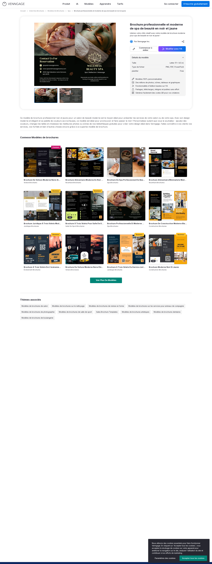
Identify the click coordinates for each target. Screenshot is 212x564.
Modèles (88, 4)
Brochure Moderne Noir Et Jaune (164, 267)
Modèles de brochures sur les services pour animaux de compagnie (156, 306)
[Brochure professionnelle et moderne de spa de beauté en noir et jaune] (126, 205)
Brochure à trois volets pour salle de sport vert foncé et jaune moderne (85, 223)
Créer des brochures (36, 11)
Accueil (23, 11)
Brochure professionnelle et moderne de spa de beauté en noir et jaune (126, 223)
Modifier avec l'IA (174, 49)
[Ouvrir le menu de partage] (183, 41)
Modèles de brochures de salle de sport (75, 312)
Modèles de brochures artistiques (135, 312)
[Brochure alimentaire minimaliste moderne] (168, 162)
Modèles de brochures (56, 11)
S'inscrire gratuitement (195, 4)
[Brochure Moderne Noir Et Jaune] (168, 249)
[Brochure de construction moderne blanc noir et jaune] (168, 205)
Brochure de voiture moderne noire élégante (85, 267)
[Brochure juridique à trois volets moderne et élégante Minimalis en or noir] (43, 205)
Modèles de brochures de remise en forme (106, 306)
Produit (66, 4)
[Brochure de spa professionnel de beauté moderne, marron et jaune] (126, 162)
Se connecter (171, 4)
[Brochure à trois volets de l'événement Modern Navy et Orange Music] (43, 249)
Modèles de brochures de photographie (38, 312)
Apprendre (105, 4)
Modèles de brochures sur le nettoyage (68, 306)
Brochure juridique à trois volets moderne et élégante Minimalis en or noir (43, 223)
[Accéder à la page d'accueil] (13, 4)
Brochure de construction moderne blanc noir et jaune (168, 223)
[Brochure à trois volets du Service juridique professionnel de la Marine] (126, 249)
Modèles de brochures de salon (35, 306)
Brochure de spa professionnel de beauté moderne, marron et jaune (126, 180)
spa (69, 11)
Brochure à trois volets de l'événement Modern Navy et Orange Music (43, 267)
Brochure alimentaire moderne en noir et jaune (85, 180)
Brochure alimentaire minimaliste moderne (168, 180)
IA (77, 4)
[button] (143, 49)
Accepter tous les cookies (193, 558)
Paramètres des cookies (165, 558)
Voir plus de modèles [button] (106, 280)
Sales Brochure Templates (107, 312)
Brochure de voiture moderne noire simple (43, 180)
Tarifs (120, 4)
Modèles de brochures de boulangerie (37, 318)
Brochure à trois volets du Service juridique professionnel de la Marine (126, 267)
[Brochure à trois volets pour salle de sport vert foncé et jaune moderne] (85, 205)
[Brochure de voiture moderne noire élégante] (85, 249)
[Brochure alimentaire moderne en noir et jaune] (85, 162)
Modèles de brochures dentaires (167, 312)
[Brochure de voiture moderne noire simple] (43, 162)
